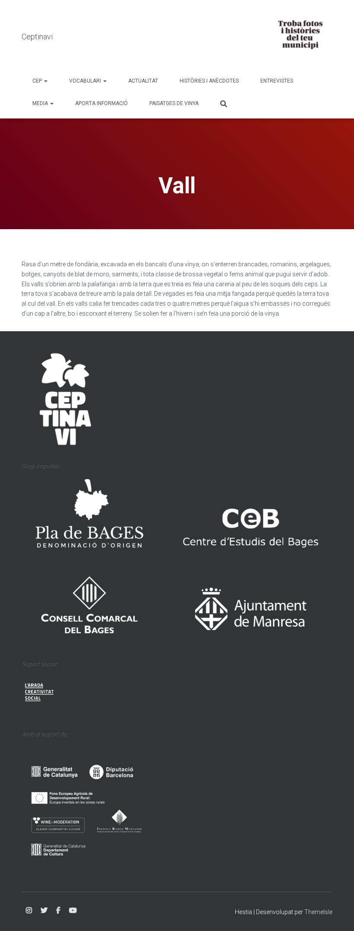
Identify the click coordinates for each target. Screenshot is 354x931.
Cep (37, 81)
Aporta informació (101, 103)
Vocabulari (85, 81)
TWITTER (44, 911)
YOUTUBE (73, 911)
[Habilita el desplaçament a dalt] (337, 914)
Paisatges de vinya (174, 103)
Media (40, 103)
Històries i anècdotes (209, 81)
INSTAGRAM (29, 911)
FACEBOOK (58, 911)
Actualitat (143, 81)
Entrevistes (276, 81)
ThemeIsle (318, 912)
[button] (45, 81)
